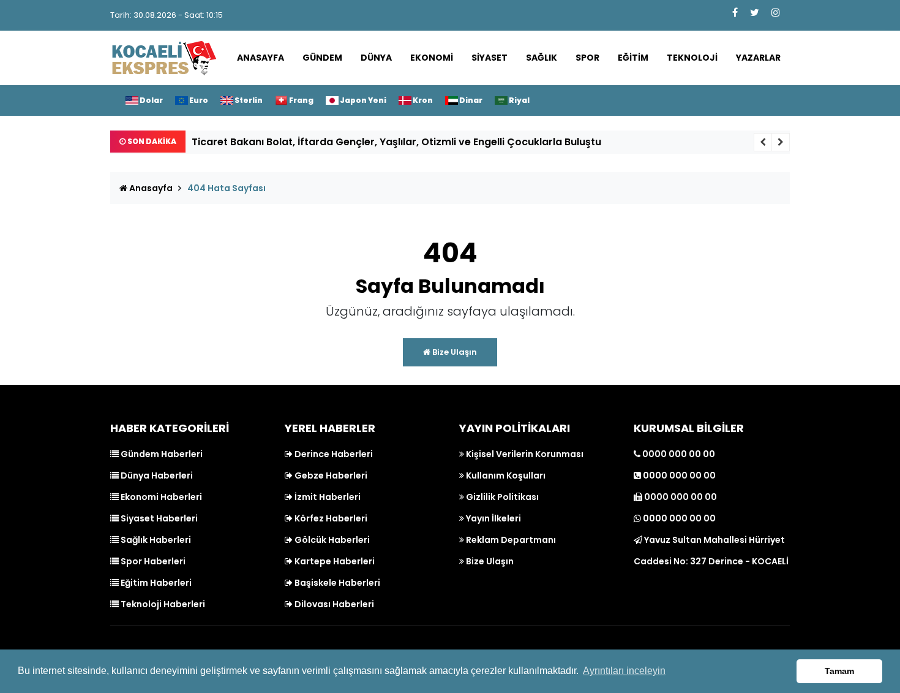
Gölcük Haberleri (331, 540)
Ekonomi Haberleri (160, 497)
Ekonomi (431, 57)
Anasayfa (260, 57)
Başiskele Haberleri (336, 583)
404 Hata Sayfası (226, 188)
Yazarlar (758, 57)
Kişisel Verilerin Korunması (523, 454)
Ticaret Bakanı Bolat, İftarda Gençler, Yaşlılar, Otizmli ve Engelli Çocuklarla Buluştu (396, 142)
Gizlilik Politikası (501, 497)
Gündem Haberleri (161, 454)
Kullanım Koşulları (505, 475)
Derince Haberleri (333, 454)
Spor (587, 57)
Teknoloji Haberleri (162, 604)
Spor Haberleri (152, 561)
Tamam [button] (839, 671)
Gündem (322, 57)
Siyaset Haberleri (158, 518)
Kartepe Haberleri (334, 561)
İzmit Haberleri (327, 497)
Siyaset (489, 57)
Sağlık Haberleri (155, 540)
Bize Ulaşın (453, 352)
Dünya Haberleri (156, 475)
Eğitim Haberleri (155, 583)
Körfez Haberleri (330, 518)
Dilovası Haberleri (333, 604)
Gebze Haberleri (330, 475)
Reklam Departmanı (510, 540)
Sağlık (541, 57)
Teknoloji (692, 57)
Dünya (376, 57)
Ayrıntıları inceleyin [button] (624, 670)
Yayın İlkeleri (492, 518)
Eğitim (633, 57)
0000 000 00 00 (677, 454)
